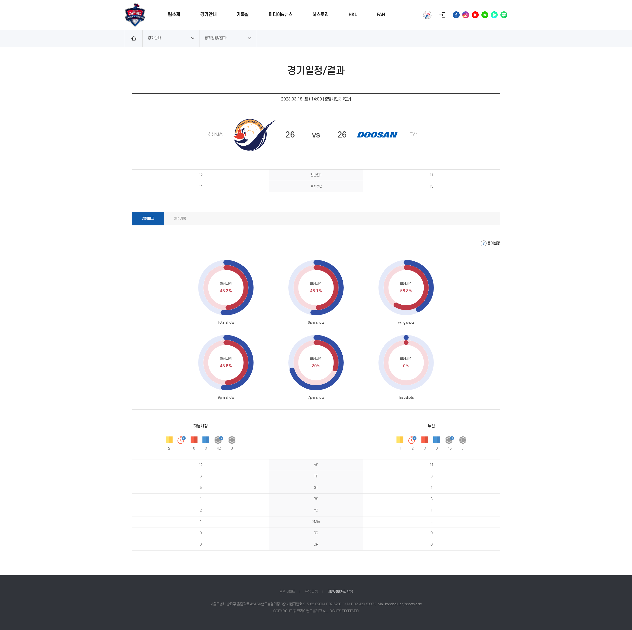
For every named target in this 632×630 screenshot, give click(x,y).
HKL (353, 14)
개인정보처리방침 (340, 592)
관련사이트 (287, 592)
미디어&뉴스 (280, 14)
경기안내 (208, 14)
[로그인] (442, 15)
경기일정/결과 (215, 38)
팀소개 (174, 14)
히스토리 (320, 14)
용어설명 (493, 243)
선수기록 (180, 219)
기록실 (243, 14)
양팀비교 (148, 219)
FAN (381, 14)
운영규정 (311, 592)
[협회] (427, 14)
